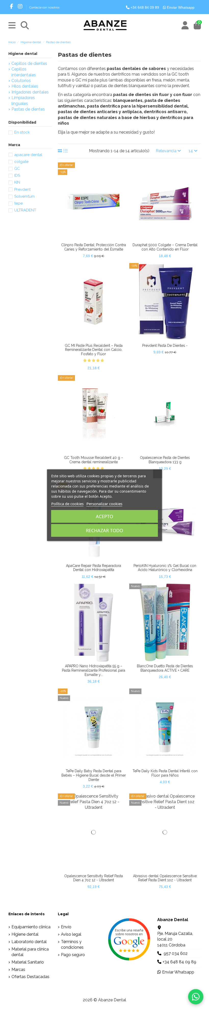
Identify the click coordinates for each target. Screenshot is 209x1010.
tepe (18, 203)
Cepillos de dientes (29, 63)
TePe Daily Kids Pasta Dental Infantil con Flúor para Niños (165, 773)
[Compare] (89, 238)
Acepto (104, 516)
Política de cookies (67, 503)
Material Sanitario (27, 962)
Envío (66, 926)
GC (17, 168)
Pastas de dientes (28, 109)
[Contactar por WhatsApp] (195, 996)
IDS (17, 175)
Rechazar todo (104, 530)
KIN (17, 182)
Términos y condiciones (72, 944)
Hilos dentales (24, 86)
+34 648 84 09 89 (144, 7)
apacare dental (28, 154)
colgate (21, 161)
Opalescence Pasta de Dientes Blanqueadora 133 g (165, 460)
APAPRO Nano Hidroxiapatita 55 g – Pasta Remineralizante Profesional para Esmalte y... (93, 670)
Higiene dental (22, 53)
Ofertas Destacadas (30, 976)
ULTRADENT (25, 210)
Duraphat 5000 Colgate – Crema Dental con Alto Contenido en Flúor (165, 247)
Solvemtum (24, 196)
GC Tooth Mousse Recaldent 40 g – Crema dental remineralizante (93, 460)
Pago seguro (73, 954)
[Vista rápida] (97, 238)
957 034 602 (176, 953)
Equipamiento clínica (30, 926)
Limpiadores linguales (23, 100)
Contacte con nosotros (44, 7)
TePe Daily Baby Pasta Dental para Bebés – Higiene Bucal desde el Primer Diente (93, 775)
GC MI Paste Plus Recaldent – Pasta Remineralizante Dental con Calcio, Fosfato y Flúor (94, 349)
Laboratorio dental (29, 941)
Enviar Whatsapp (180, 7)
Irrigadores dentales (30, 92)
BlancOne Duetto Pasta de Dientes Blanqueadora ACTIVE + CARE (165, 668)
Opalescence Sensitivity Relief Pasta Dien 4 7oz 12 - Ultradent (93, 878)
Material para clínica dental (30, 952)
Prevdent (22, 189)
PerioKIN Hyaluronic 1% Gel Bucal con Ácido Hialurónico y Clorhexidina (165, 568)
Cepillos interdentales (23, 72)
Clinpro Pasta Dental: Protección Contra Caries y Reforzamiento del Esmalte (93, 247)
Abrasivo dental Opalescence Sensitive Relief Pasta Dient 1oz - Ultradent (165, 878)
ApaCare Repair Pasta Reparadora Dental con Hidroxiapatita (93, 568)
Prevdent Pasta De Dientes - (165, 345)
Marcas (18, 969)
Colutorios (21, 80)
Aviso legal (71, 934)
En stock (22, 132)
